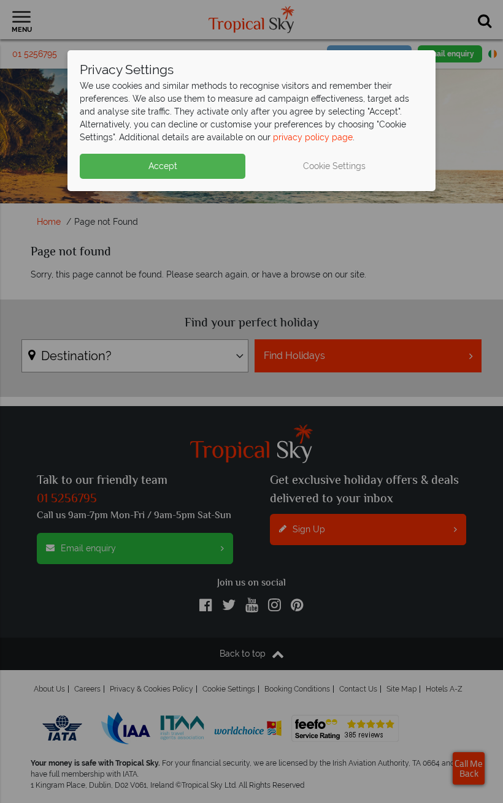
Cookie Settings (334, 166)
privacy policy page (313, 137)
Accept (162, 166)
